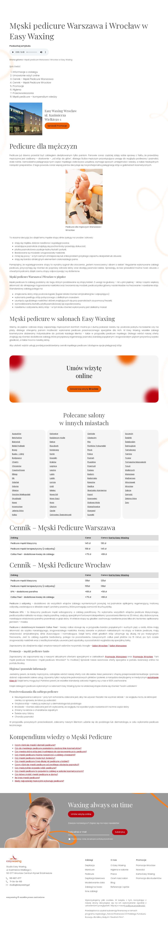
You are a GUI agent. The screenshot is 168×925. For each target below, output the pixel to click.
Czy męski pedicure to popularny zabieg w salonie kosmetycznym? (49, 771)
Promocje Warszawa (116, 656)
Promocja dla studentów (148, 878)
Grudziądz (16, 498)
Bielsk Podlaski (18, 446)
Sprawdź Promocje (57, 125)
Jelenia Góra (17, 510)
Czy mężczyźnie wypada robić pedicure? (35, 767)
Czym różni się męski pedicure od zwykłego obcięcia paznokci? (47, 764)
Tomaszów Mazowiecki (135, 462)
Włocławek (130, 482)
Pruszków (91, 462)
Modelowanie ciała (95, 882)
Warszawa (129, 474)
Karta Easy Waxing (145, 873)
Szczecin (129, 433)
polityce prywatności (135, 905)
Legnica (53, 466)
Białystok (16, 441)
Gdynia (15, 486)
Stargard (91, 510)
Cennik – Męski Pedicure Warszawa (33, 79)
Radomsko (92, 478)
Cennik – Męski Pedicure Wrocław (32, 82)
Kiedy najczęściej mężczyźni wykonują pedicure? (39, 780)
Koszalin (53, 458)
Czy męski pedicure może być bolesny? (35, 758)
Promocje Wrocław (143, 656)
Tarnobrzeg (130, 450)
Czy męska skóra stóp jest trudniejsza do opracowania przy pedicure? (51, 751)
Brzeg (14, 450)
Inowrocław (17, 506)
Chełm (15, 462)
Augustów (16, 433)
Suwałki (90, 514)
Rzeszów (91, 482)
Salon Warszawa (118, 645)
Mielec (53, 490)
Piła (89, 441)
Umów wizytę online (81, 814)
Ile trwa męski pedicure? (27, 777)
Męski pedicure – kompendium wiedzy (35, 96)
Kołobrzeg (54, 450)
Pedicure (89, 873)
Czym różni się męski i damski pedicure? (35, 745)
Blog (113, 882)
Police (90, 454)
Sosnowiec (92, 498)
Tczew (128, 458)
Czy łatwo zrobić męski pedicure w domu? (36, 774)
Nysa (52, 502)
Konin (52, 454)
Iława (14, 502)
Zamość (129, 494)
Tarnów (128, 454)
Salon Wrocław (100, 645)
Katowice (54, 433)
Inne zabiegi (91, 891)
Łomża (53, 482)
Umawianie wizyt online (26, 75)
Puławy (90, 470)
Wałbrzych (130, 470)
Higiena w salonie (119, 869)
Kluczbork (54, 446)
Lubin (52, 474)
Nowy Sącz (54, 498)
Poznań (90, 458)
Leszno (53, 470)
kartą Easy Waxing (119, 537)
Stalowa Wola (93, 502)
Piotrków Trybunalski (96, 446)
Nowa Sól (54, 494)
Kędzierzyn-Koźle (57, 437)
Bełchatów (17, 437)
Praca (114, 873)
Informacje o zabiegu (25, 72)
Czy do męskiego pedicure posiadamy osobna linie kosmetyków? (48, 748)
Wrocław (129, 486)
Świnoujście (130, 446)
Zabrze (128, 490)
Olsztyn (53, 506)
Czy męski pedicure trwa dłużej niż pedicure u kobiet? (42, 761)
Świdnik (128, 437)
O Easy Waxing (118, 865)
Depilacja (90, 865)
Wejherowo (130, 478)
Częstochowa (18, 470)
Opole (52, 510)
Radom (90, 474)
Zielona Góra (131, 498)
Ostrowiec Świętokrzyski (60, 514)
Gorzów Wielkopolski (21, 494)
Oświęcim (91, 437)
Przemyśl (91, 466)
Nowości (140, 869)
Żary (127, 502)
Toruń (127, 466)
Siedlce (90, 486)
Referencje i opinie (120, 886)
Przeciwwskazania (23, 93)
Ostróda (91, 433)
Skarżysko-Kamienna (96, 490)
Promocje (18, 86)
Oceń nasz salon (119, 878)
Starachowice (93, 506)
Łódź (52, 486)
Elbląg (14, 474)
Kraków (53, 462)
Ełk (13, 478)
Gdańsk (15, 482)
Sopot (90, 494)
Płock (89, 450)
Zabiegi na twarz (93, 886)
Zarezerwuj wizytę (84, 388)
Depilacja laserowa (95, 878)
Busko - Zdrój (18, 454)
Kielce (52, 441)
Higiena (17, 89)
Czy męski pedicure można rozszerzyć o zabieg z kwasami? (45, 754)
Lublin (52, 478)
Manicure (89, 869)
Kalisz (14, 514)
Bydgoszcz (17, 458)
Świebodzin (130, 441)
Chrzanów (16, 466)
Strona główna (16, 59)
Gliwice (15, 490)
